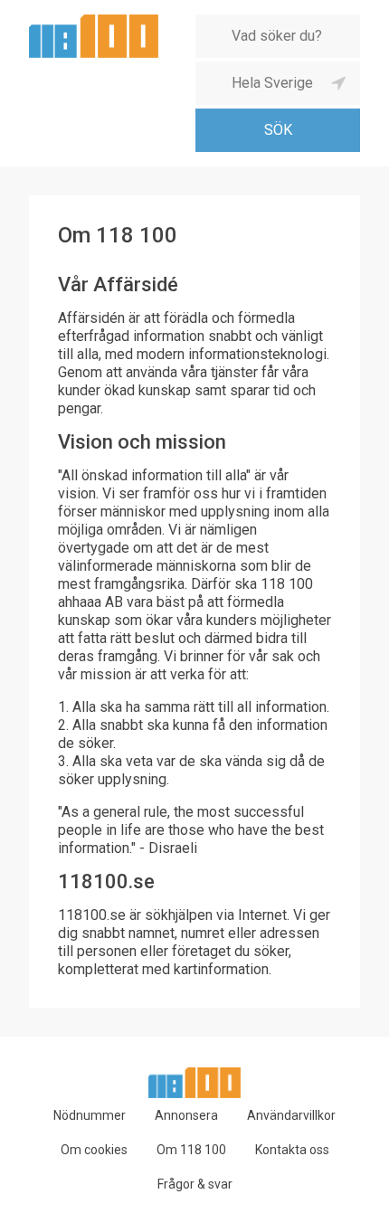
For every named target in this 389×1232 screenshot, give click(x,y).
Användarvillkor (291, 1115)
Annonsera (186, 1115)
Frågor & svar (194, 1184)
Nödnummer (89, 1115)
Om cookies (94, 1149)
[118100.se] (93, 21)
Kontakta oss (292, 1149)
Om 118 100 (191, 1149)
